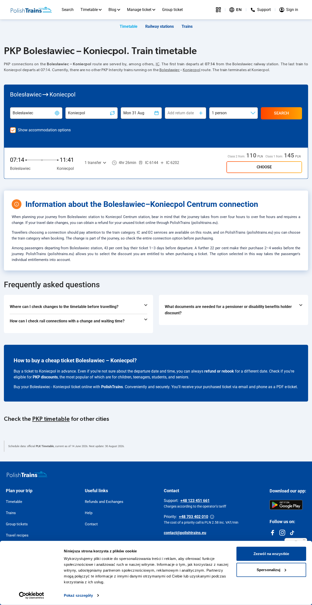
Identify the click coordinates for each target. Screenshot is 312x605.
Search (68, 9)
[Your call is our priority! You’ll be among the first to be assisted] (212, 517)
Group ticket (172, 9)
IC (157, 64)
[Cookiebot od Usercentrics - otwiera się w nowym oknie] (31, 595)
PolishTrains (112, 386)
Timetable (89, 9)
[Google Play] (286, 505)
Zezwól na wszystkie (271, 554)
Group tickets (17, 524)
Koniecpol (191, 70)
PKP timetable (51, 419)
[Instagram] (282, 533)
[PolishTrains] (27, 474)
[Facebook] (272, 533)
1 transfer (93, 162)
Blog (112, 9)
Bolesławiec (169, 70)
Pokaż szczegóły (78, 595)
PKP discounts (45, 377)
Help (88, 513)
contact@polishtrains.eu (185, 532)
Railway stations (159, 26)
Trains (187, 26)
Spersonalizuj (268, 569)
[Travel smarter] (218, 10)
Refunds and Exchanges (104, 501)
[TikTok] (292, 533)
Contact (91, 524)
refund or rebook (219, 371)
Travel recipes (17, 535)
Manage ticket (139, 9)
